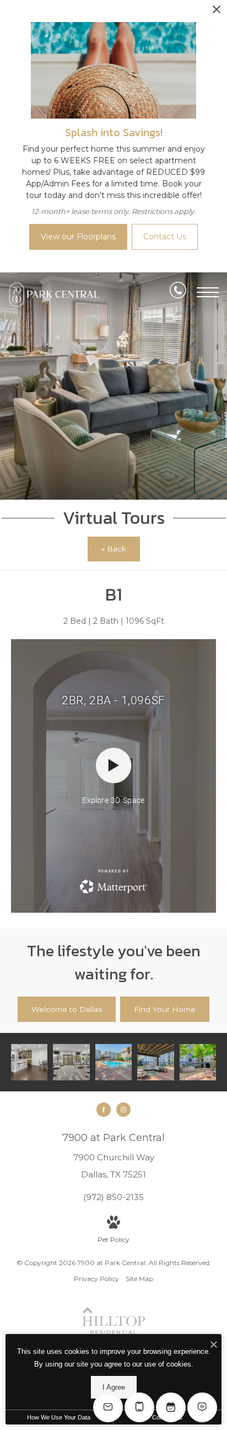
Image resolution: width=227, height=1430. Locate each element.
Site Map (139, 1278)
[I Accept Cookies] (213, 1345)
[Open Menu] (208, 292)
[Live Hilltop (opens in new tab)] (113, 1332)
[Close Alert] (216, 12)
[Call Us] (178, 292)
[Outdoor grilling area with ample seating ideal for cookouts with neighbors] (198, 1062)
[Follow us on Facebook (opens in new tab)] (103, 1109)
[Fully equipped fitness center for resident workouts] (71, 1062)
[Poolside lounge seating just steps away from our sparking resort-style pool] (155, 1062)
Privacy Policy (96, 1278)
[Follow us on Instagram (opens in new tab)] (123, 1109)
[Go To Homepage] (63, 297)
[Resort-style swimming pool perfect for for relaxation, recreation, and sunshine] (113, 1062)
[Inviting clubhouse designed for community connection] (29, 1062)
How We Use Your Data (58, 1417)
